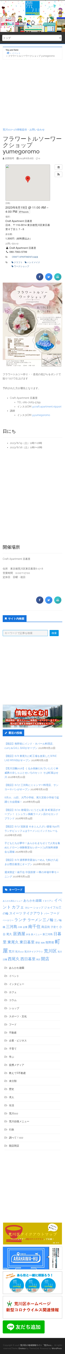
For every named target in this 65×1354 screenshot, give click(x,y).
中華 (20, 927)
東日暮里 (27, 942)
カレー (28, 907)
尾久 (9, 934)
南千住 (34, 926)
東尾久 (13, 942)
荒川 (11, 951)
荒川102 (19, 951)
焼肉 (43, 943)
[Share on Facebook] (39, 279)
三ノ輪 (48, 920)
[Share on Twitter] (48, 279)
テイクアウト (33, 913)
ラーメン (34, 920)
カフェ (18, 907)
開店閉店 (14, 1145)
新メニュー (36, 934)
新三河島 (48, 934)
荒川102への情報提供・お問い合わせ (24, 129)
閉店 (38, 959)
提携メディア (16, 1064)
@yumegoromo (41, 415)
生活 (11, 1105)
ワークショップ (21, 266)
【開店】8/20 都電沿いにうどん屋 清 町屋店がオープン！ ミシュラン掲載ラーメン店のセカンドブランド (32, 814)
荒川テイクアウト (33, 951)
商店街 (45, 927)
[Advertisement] (32, 93)
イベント (14, 975)
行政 (11, 1129)
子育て (54, 926)
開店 (45, 958)
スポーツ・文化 (18, 1016)
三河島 (11, 926)
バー (46, 913)
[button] (58, 174)
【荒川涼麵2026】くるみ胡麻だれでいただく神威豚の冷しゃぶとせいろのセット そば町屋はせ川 (31, 773)
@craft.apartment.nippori (46, 406)
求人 (11, 1097)
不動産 (13, 1032)
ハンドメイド (33, 262)
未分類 (13, 1081)
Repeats (25, 211)
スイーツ (15, 913)
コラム (13, 1000)
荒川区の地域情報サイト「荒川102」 (36, 1345)
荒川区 (50, 951)
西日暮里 (28, 959)
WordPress (57, 1348)
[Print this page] (57, 279)
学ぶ (11, 1056)
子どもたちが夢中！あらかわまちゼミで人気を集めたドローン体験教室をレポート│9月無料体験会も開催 (32, 847)
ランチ (20, 919)
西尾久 (14, 958)
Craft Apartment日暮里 (25, 256)
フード (55, 913)
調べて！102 (16, 1137)
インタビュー (16, 984)
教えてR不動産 (17, 1073)
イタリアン (47, 901)
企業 (25, 927)
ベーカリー (8, 920)
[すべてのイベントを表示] (58, 167)
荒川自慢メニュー (19, 1121)
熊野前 (50, 942)
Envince (22, 1348)
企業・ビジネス (18, 1040)
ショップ (38, 907)
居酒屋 (19, 933)
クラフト (18, 262)
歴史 (37, 942)
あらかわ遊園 (32, 900)
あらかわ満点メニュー (13, 901)
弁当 (28, 934)
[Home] (7, 52)
